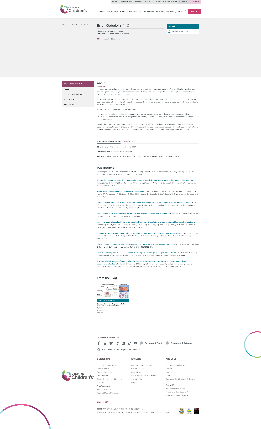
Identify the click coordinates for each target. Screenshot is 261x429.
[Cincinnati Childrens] (78, 375)
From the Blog (69, 104)
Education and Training (73, 94)
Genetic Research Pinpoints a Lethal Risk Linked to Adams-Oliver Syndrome (111, 306)
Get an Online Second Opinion (109, 379)
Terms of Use (171, 385)
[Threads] (117, 343)
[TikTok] (129, 343)
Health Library (137, 372)
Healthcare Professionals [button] (130, 11)
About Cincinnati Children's (177, 365)
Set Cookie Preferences (175, 388)
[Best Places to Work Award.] (189, 411)
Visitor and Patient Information (143, 376)
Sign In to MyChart (104, 389)
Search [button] (181, 11)
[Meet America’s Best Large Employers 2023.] (196, 411)
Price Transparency (104, 386)
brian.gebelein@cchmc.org (110, 39)
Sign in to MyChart (170, 2)
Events (134, 383)
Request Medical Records (107, 393)
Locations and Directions (141, 365)
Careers (169, 369)
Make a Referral (103, 369)
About (66, 89)
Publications (69, 99)
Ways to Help (184, 2)
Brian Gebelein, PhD (73, 84)
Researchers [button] (148, 11)
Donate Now (195, 2)
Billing (158, 2)
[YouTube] (136, 343)
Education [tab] (109, 141)
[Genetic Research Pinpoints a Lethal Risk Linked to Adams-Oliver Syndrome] (113, 291)
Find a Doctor (102, 376)
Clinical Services (137, 369)
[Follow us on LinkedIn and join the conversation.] (123, 343)
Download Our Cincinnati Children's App (180, 380)
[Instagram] (105, 343)
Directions (138, 2)
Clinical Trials (136, 379)
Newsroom (170, 372)
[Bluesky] (111, 343)
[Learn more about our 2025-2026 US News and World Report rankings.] (181, 411)
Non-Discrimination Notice (177, 395)
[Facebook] (99, 343)
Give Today (102, 402)
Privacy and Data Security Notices (179, 392)
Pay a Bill (100, 383)
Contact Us (170, 376)
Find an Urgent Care (105, 372)
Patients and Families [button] (108, 11)
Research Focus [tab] (131, 141)
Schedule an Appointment (122, 2)
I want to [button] (193, 11)
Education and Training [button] (166, 11)
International (149, 2)
